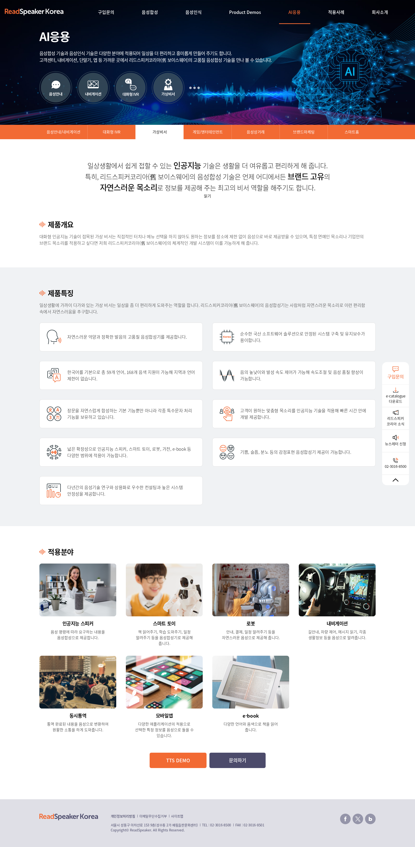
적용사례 (336, 12)
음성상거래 (256, 132)
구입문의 (106, 12)
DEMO (178, 760)
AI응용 (294, 12)
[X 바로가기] (358, 819)
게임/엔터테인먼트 (208, 132)
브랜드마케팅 (304, 132)
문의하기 (237, 760)
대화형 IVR (111, 132)
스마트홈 (352, 132)
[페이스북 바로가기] (345, 819)
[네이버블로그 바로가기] (370, 819)
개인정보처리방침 (123, 816)
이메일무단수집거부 (153, 816)
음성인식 (193, 12)
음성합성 (150, 12)
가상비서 (160, 132)
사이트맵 (177, 816)
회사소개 (380, 12)
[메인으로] (34, 12)
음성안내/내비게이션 (63, 132)
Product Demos (245, 12)
